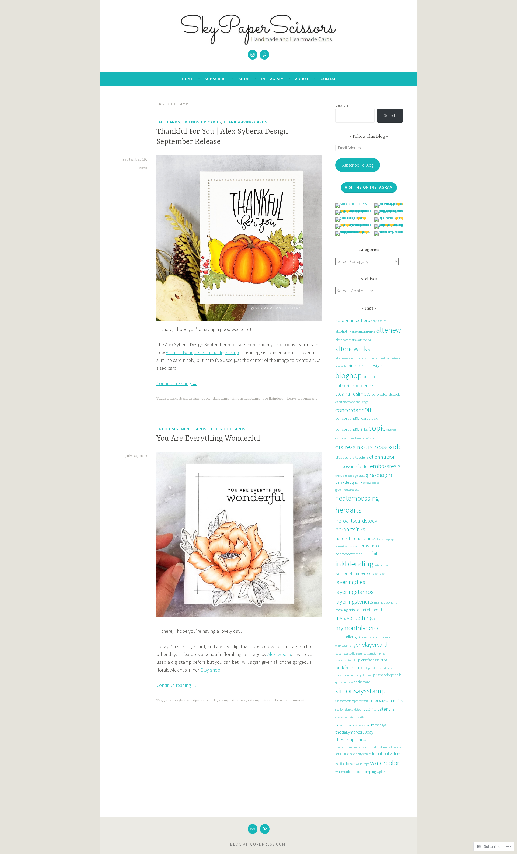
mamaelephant (385, 602)
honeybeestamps (348, 553)
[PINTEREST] (264, 829)
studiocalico (342, 717)
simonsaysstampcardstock (351, 701)
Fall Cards (168, 122)
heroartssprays (385, 539)
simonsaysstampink (386, 700)
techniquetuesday (354, 724)
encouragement (344, 476)
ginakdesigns (379, 475)
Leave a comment (302, 398)
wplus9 (382, 771)
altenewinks (352, 348)
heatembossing (357, 498)
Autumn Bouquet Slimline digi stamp (202, 352)
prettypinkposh (363, 675)
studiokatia (357, 717)
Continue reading (176, 383)
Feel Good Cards (227, 428)
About (302, 78)
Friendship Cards (201, 122)
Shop (244, 78)
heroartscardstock (356, 520)
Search (341, 105)
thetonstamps (380, 747)
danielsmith (356, 438)
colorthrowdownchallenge (351, 402)
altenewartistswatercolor (353, 340)
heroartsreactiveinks (355, 538)
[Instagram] (252, 54)
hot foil (370, 553)
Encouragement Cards (181, 428)
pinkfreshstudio (351, 667)
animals (385, 358)
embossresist (386, 466)
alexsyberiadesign (184, 398)
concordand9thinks (351, 429)
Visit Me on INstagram (369, 187)
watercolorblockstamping (355, 771)
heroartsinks (350, 529)
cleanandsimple (353, 393)
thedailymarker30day (354, 732)
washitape (362, 764)
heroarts (348, 510)
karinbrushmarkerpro (353, 573)
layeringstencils (354, 601)
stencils (387, 709)
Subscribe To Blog (357, 165)
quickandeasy (344, 682)
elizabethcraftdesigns (351, 457)
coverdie (391, 429)
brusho (369, 376)
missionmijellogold (365, 610)
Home (187, 78)
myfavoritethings (355, 617)
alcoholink (343, 331)
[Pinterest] (264, 54)
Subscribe (216, 78)
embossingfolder (352, 466)
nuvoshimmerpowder (377, 637)
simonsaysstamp (246, 398)
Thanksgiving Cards (245, 122)
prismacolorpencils (387, 675)
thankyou (381, 725)
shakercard (362, 682)
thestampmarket (352, 739)
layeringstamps (354, 592)
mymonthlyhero (356, 628)
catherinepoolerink (354, 385)
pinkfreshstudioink (380, 668)
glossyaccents (371, 483)
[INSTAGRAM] (252, 829)
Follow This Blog (369, 136)
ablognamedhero (352, 320)
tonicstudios (344, 754)
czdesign (341, 438)
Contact (329, 78)
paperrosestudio (345, 653)
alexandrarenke (363, 331)
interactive (381, 565)
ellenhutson (382, 456)
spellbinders (273, 398)
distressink (349, 447)
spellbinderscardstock (348, 709)
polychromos (344, 675)
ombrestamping (345, 646)
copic (206, 398)
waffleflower (345, 763)
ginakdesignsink (348, 482)
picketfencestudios (372, 660)
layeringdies (350, 582)
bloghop (348, 375)
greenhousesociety (347, 489)
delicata (369, 438)
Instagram (272, 78)
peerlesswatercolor (346, 660)
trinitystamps (362, 754)
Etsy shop (210, 670)
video (267, 700)
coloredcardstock (385, 394)
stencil (371, 708)
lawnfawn (379, 573)
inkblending (354, 564)
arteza (396, 358)
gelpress (360, 475)
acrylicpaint (378, 321)
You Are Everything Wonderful (208, 438)
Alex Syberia (279, 654)
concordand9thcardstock (356, 418)
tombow (396, 747)
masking (341, 609)
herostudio (368, 546)
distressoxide (383, 446)
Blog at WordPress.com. (258, 844)
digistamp (221, 398)
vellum (395, 753)
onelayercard (371, 644)
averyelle (340, 366)
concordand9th (354, 410)
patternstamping (374, 653)
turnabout (380, 753)
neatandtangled (348, 636)
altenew (388, 330)
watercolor (384, 762)
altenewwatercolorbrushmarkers (357, 358)
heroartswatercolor (346, 546)
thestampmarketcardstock (352, 747)
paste (359, 653)
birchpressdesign (364, 365)
